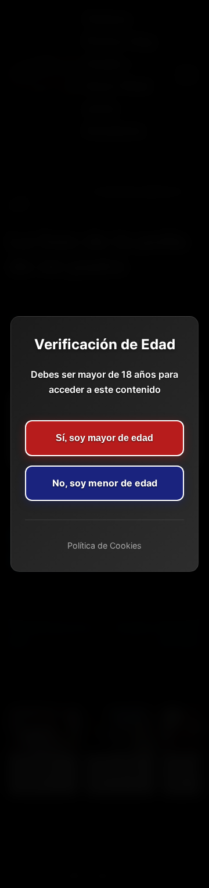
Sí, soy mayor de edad (104, 438)
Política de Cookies (104, 545)
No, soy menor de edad (104, 483)
